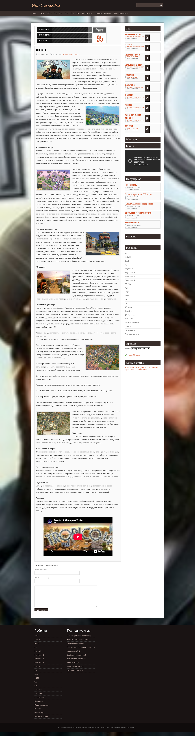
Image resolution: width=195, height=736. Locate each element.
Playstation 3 (130, 276)
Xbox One (128, 311)
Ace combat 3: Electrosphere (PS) (138, 213)
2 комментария (132, 208)
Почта (41, 578)
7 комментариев (132, 199)
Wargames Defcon (132, 222)
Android (128, 257)
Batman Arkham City (133, 34)
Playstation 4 (130, 280)
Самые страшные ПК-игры (138, 194)
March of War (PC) (73, 663)
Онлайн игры (130, 330)
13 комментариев (133, 189)
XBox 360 (128, 307)
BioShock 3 (129, 126)
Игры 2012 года (132, 128)
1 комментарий (132, 218)
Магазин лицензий (132, 323)
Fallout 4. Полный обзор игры (139, 203)
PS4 (72, 13)
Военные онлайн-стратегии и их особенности (142, 369)
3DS (126, 253)
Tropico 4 (41, 50)
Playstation (129, 269)
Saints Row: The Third (133, 64)
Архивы (128, 349)
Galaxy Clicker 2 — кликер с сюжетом (81, 647)
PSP (126, 288)
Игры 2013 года (132, 57)
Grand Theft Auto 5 (132, 54)
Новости (107, 13)
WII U (127, 303)
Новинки (98, 13)
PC (78, 13)
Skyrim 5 (128, 44)
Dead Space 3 (130, 85)
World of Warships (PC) (75, 666)
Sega (42, 13)
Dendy (34, 13)
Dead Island (129, 95)
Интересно (129, 319)
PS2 (60, 13)
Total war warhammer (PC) (76, 659)
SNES (49, 13)
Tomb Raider (129, 75)
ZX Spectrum (87, 13)
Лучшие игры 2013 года (135, 87)
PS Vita (128, 284)
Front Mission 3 (131, 185)
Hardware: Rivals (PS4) (75, 670)
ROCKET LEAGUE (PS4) (134, 368)
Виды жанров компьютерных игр (79, 636)
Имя (40, 569)
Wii (126, 300)
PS (55, 13)
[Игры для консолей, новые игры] (46, 7)
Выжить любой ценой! (75, 643)
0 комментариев (132, 38)
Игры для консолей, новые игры (88, 727)
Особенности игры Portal (76, 655)
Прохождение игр (120, 13)
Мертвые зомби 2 (73, 651)
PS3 (66, 13)
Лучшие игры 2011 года (71, 54)
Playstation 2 (130, 273)
